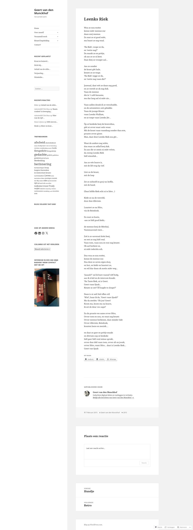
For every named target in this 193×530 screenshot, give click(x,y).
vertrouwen (38, 191)
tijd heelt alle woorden (44, 183)
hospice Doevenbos (41, 170)
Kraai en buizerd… (41, 61)
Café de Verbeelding (51, 145)
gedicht (49, 155)
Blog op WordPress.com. (93, 525)
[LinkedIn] (39, 233)
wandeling (46, 191)
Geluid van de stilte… (42, 69)
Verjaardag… (39, 73)
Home (36, 28)
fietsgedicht (40, 150)
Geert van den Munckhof (43, 11)
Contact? (37, 45)
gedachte (40, 155)
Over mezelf (39, 32)
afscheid (39, 142)
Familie (54, 148)
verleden (53, 188)
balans (36, 145)
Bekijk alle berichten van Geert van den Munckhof (112, 397)
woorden (56, 191)
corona (36, 148)
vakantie (42, 188)
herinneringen (39, 168)
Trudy (52, 186)
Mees (42, 178)
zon (35, 193)
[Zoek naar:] (46, 89)
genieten (37, 158)
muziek (54, 178)
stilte (45, 180)
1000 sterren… (52, 122)
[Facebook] (35, 233)
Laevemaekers (39, 176)
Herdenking (39, 160)
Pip (38, 181)
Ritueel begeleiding (41, 41)
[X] (46, 233)
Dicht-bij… (38, 65)
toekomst (38, 186)
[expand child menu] (57, 32)
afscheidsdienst (50, 143)
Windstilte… (39, 77)
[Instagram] (43, 233)
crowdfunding (43, 148)
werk (51, 191)
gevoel (43, 158)
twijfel (36, 188)
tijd (35, 183)
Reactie (144, 463)
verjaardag (48, 188)
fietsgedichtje (51, 151)
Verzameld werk (40, 36)
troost (46, 186)
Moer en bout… (47, 126)
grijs (47, 158)
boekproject (42, 146)
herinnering (42, 164)
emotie (50, 148)
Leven (48, 175)
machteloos (37, 178)
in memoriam (39, 173)
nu (35, 181)
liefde (52, 176)
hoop (47, 167)
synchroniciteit (52, 181)
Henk (36, 126)
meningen (48, 178)
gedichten (56, 155)
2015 (125, 412)
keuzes (48, 173)
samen (41, 181)
